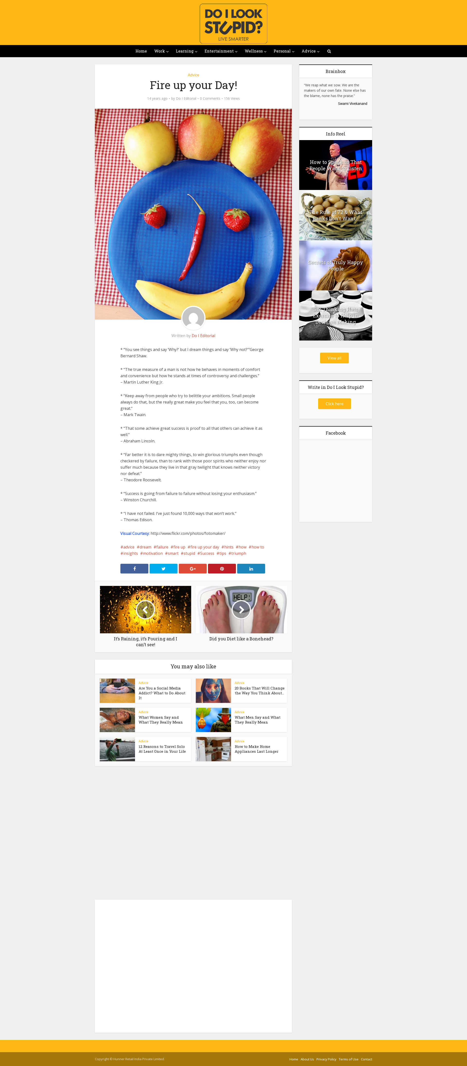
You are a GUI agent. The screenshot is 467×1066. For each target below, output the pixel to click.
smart (173, 553)
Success (207, 553)
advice (129, 547)
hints (229, 547)
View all (334, 358)
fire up (179, 547)
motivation (153, 553)
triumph (238, 553)
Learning (185, 51)
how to (257, 547)
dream (145, 547)
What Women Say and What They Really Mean (161, 720)
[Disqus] (193, 834)
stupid (189, 553)
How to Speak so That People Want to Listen (335, 165)
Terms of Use (349, 1059)
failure (162, 547)
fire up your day (204, 547)
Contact (366, 1059)
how (242, 547)
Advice (309, 51)
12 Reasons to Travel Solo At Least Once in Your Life (162, 749)
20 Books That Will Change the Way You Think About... (260, 690)
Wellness (254, 51)
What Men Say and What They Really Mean (257, 720)
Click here (334, 403)
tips (222, 553)
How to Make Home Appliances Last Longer (256, 749)
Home (141, 51)
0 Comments (210, 98)
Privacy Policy (326, 1059)
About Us (307, 1059)
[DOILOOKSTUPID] (233, 24)
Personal (282, 51)
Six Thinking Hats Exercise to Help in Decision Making (335, 315)
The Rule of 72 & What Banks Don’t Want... (335, 215)
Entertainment (219, 51)
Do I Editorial (186, 98)
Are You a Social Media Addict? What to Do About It (162, 693)
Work (159, 51)
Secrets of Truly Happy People (335, 265)
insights (130, 553)
